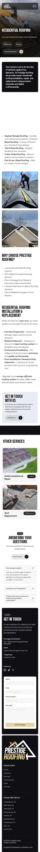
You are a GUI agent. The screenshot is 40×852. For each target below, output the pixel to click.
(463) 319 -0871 (9, 657)
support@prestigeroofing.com (16, 650)
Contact (7, 787)
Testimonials (9, 780)
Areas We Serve (12, 797)
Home (6, 770)
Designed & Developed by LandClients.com (18, 847)
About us (7, 773)
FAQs (6, 783)
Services (7, 776)
